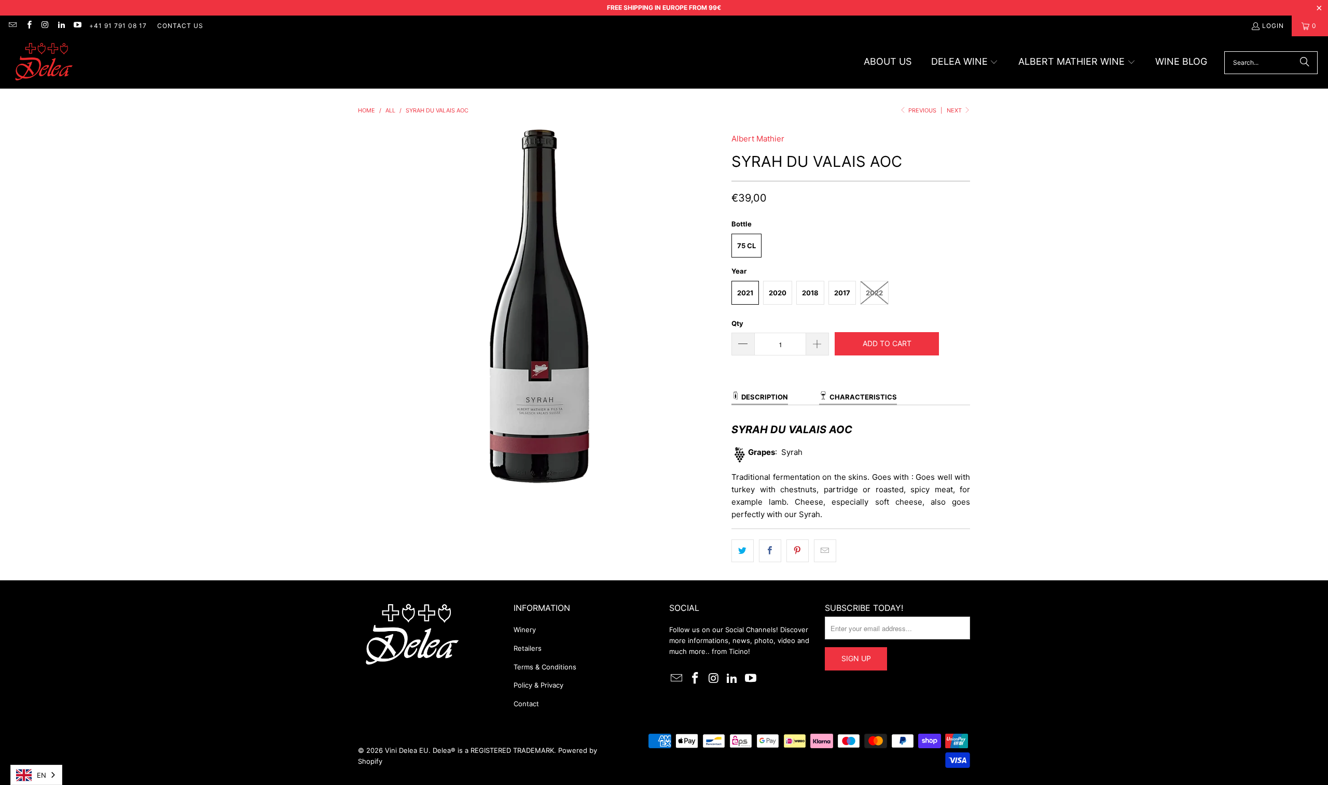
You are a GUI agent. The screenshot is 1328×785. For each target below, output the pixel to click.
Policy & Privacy (538, 685)
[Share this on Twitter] (742, 550)
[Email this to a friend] (825, 550)
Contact (526, 704)
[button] (965, 62)
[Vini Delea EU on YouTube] (77, 26)
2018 (810, 293)
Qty (737, 323)
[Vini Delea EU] (44, 62)
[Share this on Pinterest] (797, 550)
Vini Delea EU (406, 750)
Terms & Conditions (545, 667)
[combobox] (36, 775)
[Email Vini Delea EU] (12, 26)
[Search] (1305, 62)
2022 (874, 293)
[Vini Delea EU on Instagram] (44, 26)
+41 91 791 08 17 (118, 26)
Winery (525, 629)
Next (955, 110)
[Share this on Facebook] (770, 550)
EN (41, 775)
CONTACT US (180, 26)
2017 (842, 293)
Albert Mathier (757, 139)
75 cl (746, 245)
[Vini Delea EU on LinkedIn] (61, 26)
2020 (777, 293)
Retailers (528, 648)
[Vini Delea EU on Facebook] (28, 26)
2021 (745, 293)
